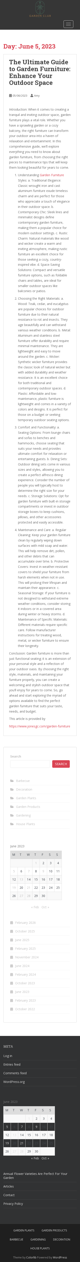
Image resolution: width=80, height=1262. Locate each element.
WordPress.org (14, 1082)
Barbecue (23, 781)
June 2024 (22, 966)
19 (14, 887)
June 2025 (22, 940)
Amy (37, 96)
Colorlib (31, 1257)
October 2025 (25, 931)
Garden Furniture (52, 175)
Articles (8, 1186)
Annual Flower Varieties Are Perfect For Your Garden (35, 1176)
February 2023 (25, 1000)
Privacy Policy (13, 1203)
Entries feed (11, 1064)
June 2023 (22, 992)
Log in (7, 1056)
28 (28, 896)
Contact (9, 1195)
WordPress (60, 1257)
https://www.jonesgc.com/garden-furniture (39, 726)
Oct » (45, 907)
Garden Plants (26, 798)
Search (15, 756)
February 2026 (25, 922)
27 (21, 896)
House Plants (25, 824)
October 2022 (25, 1009)
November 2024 (26, 957)
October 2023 (25, 983)
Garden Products (28, 807)
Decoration (24, 789)
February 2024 (25, 974)
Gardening (23, 815)
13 (21, 879)
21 (28, 887)
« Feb (35, 907)
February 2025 (25, 948)
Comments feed (15, 1073)
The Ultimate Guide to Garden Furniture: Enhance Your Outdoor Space (39, 72)
